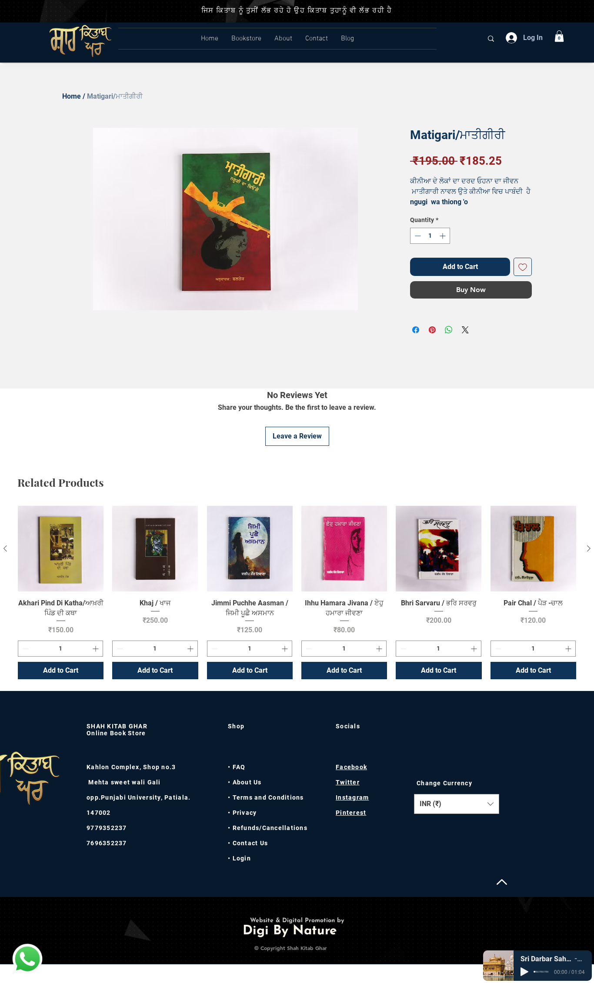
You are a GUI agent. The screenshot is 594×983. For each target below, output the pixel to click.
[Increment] (443, 235)
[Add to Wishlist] (523, 267)
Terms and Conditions (268, 797)
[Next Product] (589, 548)
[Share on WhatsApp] (449, 330)
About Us (247, 782)
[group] (297, 592)
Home (71, 96)
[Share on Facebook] (415, 330)
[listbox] (456, 804)
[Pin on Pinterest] (432, 330)
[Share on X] (465, 330)
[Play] (524, 971)
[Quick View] (60, 548)
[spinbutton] (430, 235)
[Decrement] (416, 235)
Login (242, 858)
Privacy (243, 812)
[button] (559, 36)
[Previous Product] (5, 548)
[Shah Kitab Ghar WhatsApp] (27, 959)
